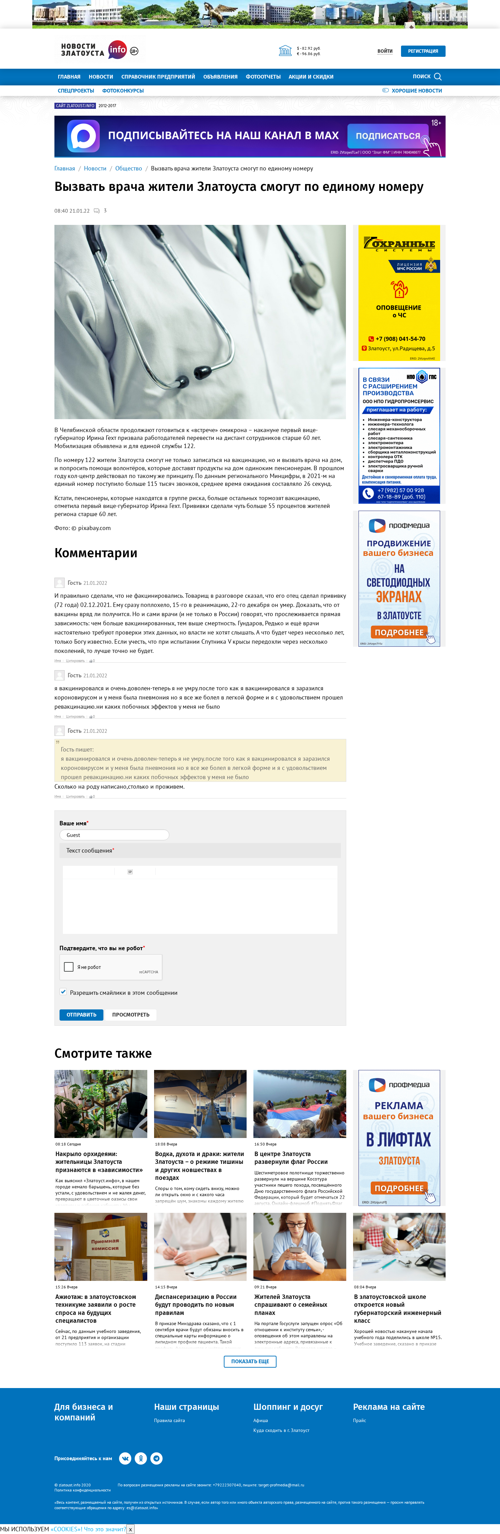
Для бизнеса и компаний (83, 1412)
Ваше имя (74, 823)
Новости (101, 76)
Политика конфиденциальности (82, 1489)
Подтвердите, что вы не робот (102, 948)
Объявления (220, 76)
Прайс (359, 1420)
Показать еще (250, 1361)
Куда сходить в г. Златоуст (281, 1430)
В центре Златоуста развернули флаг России (291, 1158)
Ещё (347, 76)
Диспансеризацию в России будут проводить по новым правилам (196, 1305)
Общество (128, 168)
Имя (57, 660)
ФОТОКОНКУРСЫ (123, 90)
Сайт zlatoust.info (75, 105)
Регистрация (423, 51)
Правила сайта (169, 1420)
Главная (69, 76)
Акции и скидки (311, 76)
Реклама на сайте (389, 1407)
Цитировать (75, 660)
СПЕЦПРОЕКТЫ (76, 90)
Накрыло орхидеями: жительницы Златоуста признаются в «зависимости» (99, 1162)
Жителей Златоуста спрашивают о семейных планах (290, 1305)
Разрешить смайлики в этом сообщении (124, 992)
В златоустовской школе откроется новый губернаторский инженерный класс (397, 1308)
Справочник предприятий (158, 76)
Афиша (260, 1420)
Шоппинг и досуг (288, 1407)
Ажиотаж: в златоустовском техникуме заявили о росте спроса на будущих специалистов (95, 1308)
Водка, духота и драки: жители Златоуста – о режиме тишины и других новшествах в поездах (199, 1166)
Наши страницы (186, 1407)
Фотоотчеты (263, 76)
